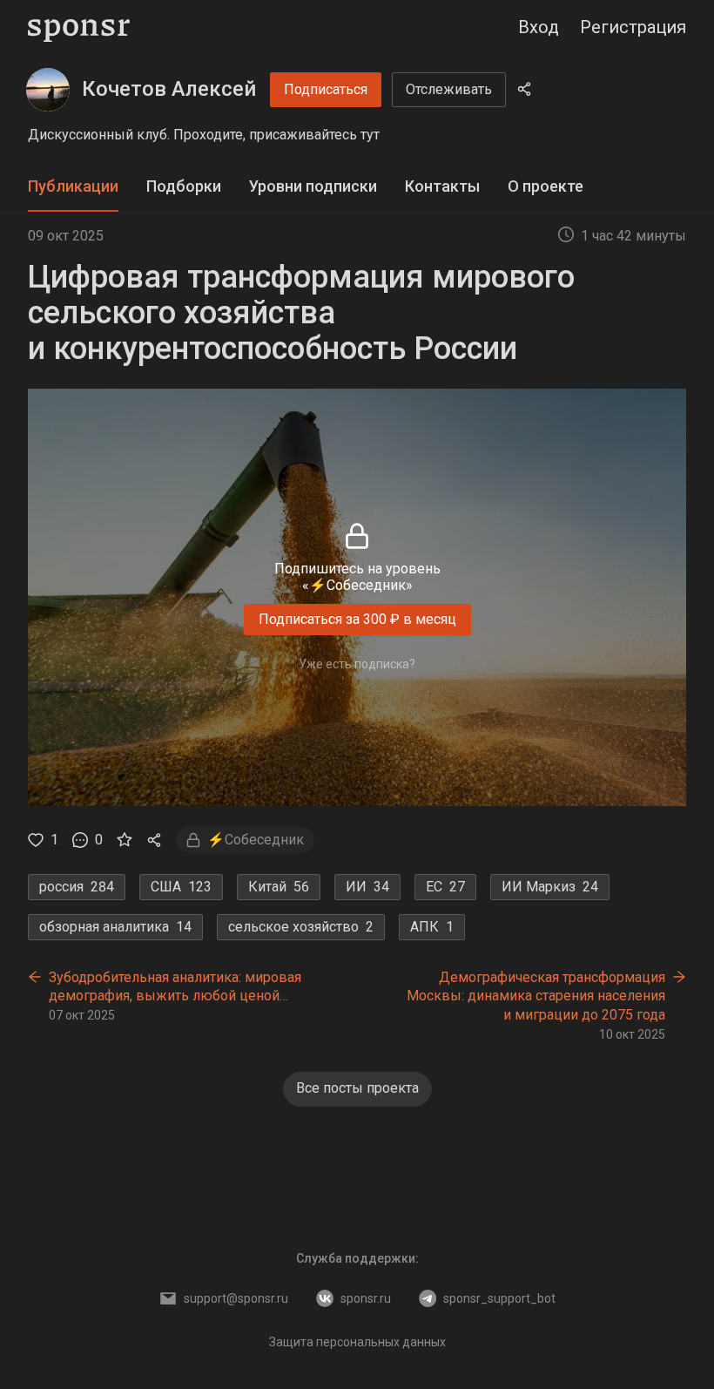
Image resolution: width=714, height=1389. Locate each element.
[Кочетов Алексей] (48, 90)
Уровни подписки (313, 186)
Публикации (73, 186)
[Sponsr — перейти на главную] (79, 27)
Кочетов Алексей (169, 89)
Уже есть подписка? (357, 664)
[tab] (73, 187)
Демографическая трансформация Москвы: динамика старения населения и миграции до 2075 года (536, 996)
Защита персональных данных (357, 1342)
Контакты (442, 186)
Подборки (183, 186)
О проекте (545, 186)
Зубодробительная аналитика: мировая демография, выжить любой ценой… (175, 987)
